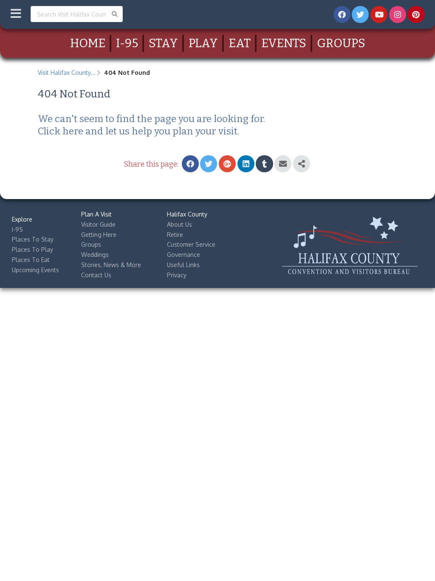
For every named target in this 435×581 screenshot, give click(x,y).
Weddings (95, 254)
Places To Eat (31, 259)
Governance (183, 254)
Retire (175, 234)
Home (87, 43)
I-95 (127, 43)
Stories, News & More (111, 264)
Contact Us (96, 275)
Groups (341, 43)
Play (203, 43)
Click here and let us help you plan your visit (137, 131)
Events (283, 43)
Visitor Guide (98, 224)
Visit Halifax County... (67, 72)
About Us (179, 224)
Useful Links (183, 264)
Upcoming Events (35, 269)
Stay (163, 43)
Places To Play (32, 249)
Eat (240, 43)
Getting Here (98, 234)
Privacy (176, 275)
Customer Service (191, 244)
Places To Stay (33, 239)
